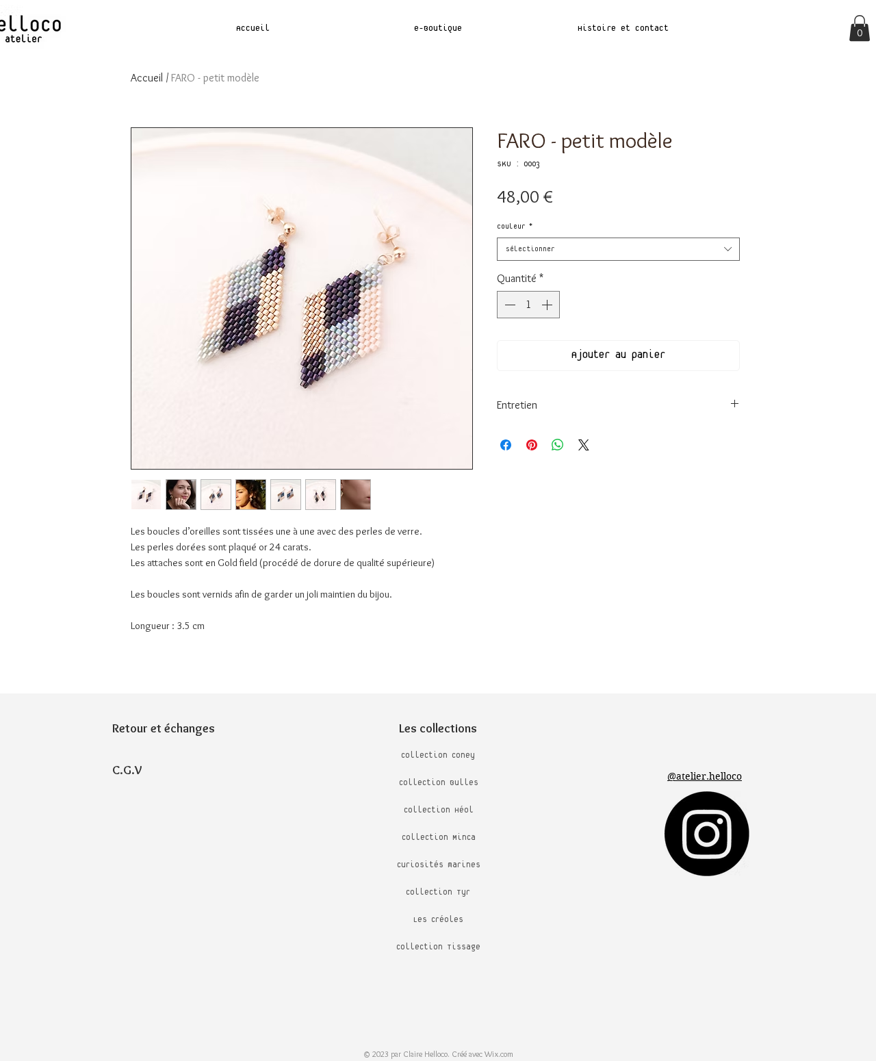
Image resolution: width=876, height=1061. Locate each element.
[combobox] (618, 249)
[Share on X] (584, 445)
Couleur (514, 226)
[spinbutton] (528, 305)
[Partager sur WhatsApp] (558, 445)
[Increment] (548, 305)
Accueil (147, 77)
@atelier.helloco (704, 776)
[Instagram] (707, 833)
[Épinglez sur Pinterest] (532, 445)
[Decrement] (508, 305)
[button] (860, 28)
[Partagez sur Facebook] (506, 445)
